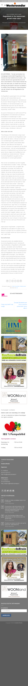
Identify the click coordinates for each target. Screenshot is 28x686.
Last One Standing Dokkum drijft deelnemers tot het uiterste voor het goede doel (15, 517)
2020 (8, 14)
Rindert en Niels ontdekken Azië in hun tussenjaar (15, 501)
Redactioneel (18, 14)
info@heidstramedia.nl (10, 474)
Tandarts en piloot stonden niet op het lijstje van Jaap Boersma (15, 523)
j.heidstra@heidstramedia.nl (11, 483)
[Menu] (2, 5)
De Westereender (21, 22)
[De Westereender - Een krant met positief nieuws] (15, 4)
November (11, 14)
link (17, 287)
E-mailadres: (4, 608)
